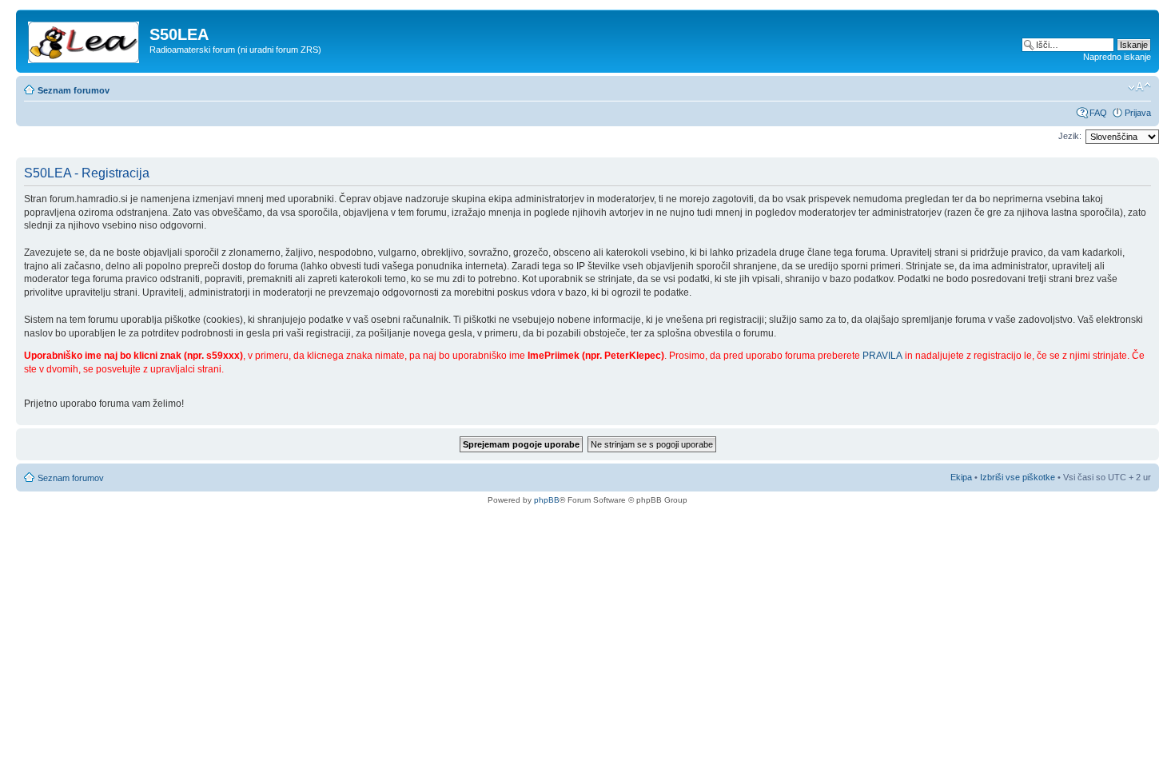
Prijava (1138, 112)
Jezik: (1069, 136)
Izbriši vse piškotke (1019, 477)
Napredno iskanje (1117, 57)
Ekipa (961, 477)
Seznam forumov (74, 90)
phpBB (547, 499)
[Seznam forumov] (84, 39)
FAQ (1098, 112)
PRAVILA (882, 355)
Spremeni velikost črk (1139, 87)
